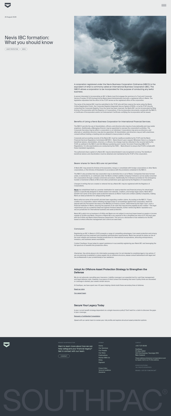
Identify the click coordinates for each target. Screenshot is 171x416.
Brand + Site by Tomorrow (145, 370)
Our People (103, 350)
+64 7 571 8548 (141, 346)
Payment (102, 362)
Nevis (24, 49)
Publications (103, 355)
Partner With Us (104, 358)
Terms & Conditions (105, 370)
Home (101, 346)
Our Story (102, 353)
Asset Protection (12, 49)
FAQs (101, 360)
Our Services (103, 348)
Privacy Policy (103, 368)
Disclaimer (102, 372)
